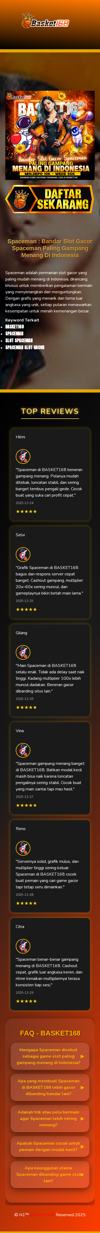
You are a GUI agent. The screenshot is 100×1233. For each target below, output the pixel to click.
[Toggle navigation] (5, 38)
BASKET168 (42, 1215)
